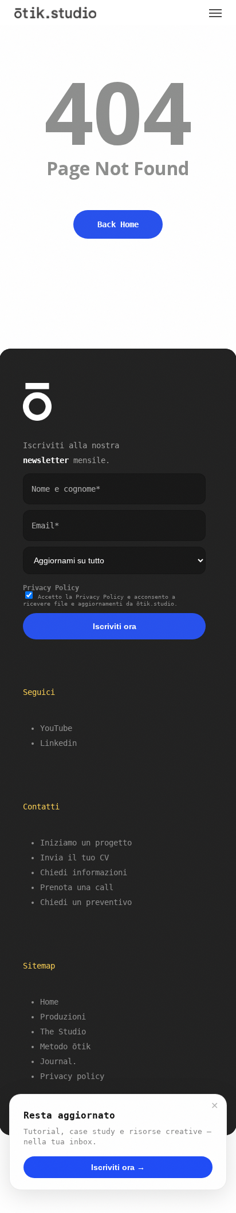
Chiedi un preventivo (86, 902)
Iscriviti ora (114, 626)
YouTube (56, 728)
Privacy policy (72, 1076)
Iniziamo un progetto (86, 842)
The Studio (63, 1031)
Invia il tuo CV (74, 857)
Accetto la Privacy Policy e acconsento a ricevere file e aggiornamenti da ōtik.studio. (100, 600)
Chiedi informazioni (83, 872)
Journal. (58, 1061)
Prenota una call (76, 887)
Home (49, 1001)
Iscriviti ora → (118, 1167)
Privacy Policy (51, 588)
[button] (215, 12)
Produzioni (63, 1016)
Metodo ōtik (65, 1046)
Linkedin (58, 743)
